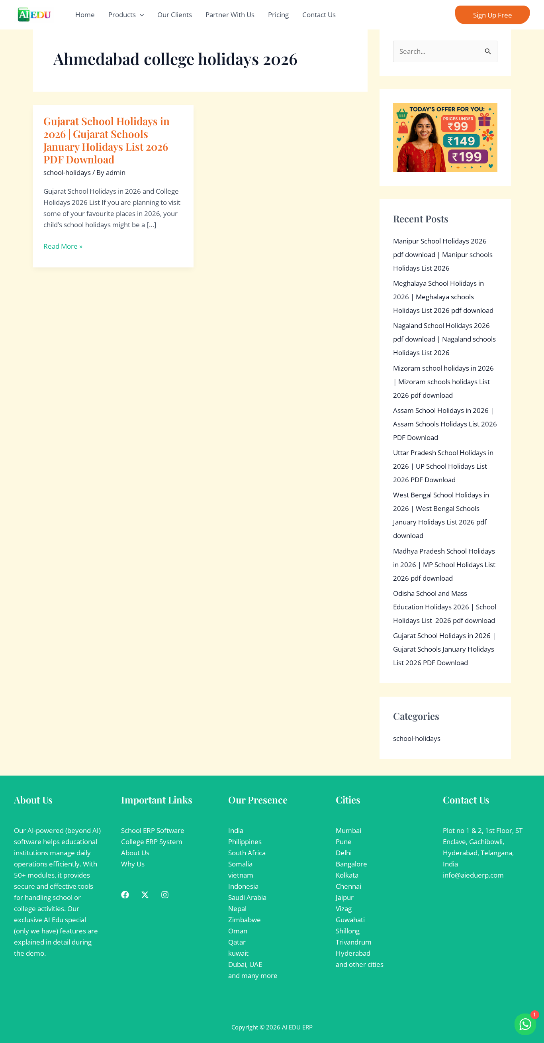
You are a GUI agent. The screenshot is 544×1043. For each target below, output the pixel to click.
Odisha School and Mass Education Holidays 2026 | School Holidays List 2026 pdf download (444, 607)
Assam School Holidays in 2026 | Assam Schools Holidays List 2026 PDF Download (445, 424)
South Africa (247, 852)
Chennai (348, 886)
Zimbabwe (244, 919)
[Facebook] (125, 895)
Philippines (245, 841)
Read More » (62, 246)
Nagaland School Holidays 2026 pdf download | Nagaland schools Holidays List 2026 (444, 339)
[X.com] (145, 895)
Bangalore (351, 863)
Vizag (344, 908)
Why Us (133, 863)
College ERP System (151, 841)
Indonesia (243, 886)
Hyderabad (353, 953)
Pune (344, 841)
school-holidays (67, 172)
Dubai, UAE (245, 964)
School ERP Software (152, 830)
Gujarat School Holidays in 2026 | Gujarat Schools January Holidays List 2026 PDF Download (106, 140)
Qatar (237, 942)
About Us (135, 852)
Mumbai (348, 830)
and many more (253, 975)
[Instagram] (165, 895)
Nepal (237, 908)
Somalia (240, 863)
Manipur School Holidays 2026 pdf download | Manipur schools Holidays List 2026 (443, 254)
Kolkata (347, 875)
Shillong (348, 930)
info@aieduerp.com (473, 875)
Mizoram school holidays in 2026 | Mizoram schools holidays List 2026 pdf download (443, 381)
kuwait (238, 953)
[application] (140, 15)
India (235, 830)
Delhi (344, 852)
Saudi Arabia (247, 897)
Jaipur (345, 897)
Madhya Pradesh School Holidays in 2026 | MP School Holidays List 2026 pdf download (444, 564)
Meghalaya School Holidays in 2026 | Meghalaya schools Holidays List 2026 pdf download (443, 297)
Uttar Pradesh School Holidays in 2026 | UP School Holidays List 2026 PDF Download (443, 466)
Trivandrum (354, 942)
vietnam (240, 875)
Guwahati (350, 919)
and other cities (360, 964)
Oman (237, 930)
